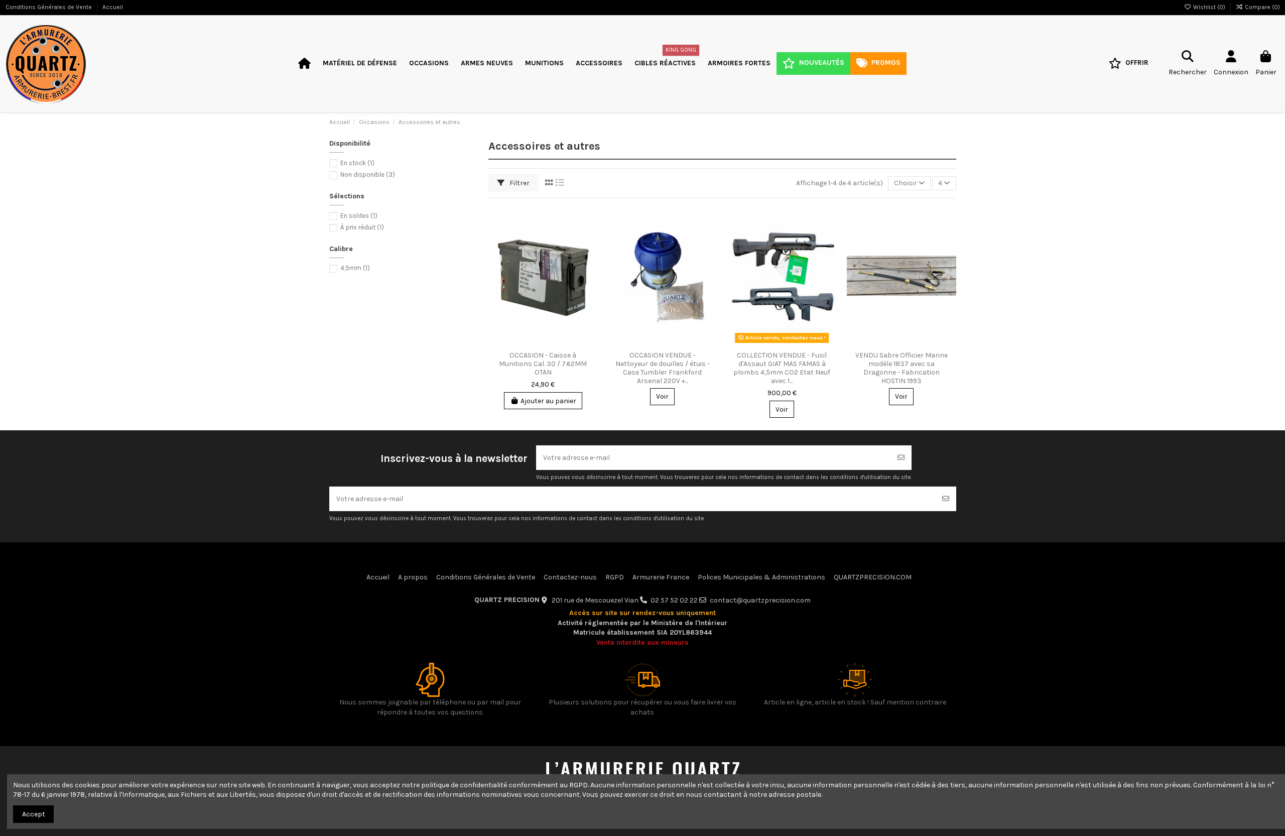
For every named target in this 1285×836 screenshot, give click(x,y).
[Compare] (590, 237)
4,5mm (355, 268)
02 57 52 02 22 (674, 600)
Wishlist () (1209, 7)
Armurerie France (660, 577)
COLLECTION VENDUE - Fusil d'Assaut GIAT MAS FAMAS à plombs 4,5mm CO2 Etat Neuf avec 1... (781, 368)
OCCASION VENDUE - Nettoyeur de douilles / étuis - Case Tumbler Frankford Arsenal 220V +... (662, 368)
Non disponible (367, 174)
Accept (33, 814)
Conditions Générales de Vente (49, 7)
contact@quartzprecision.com (760, 600)
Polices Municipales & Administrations (761, 577)
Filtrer (519, 183)
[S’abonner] (901, 457)
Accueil (112, 7)
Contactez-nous (570, 577)
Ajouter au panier (548, 401)
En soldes (358, 215)
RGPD (614, 577)
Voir (662, 396)
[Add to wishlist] (590, 219)
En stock (357, 163)
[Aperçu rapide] (590, 255)
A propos (413, 577)
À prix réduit (362, 227)
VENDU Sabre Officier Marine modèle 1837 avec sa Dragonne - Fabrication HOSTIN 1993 (901, 368)
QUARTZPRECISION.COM (873, 577)
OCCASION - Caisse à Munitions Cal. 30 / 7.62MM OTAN (543, 364)
